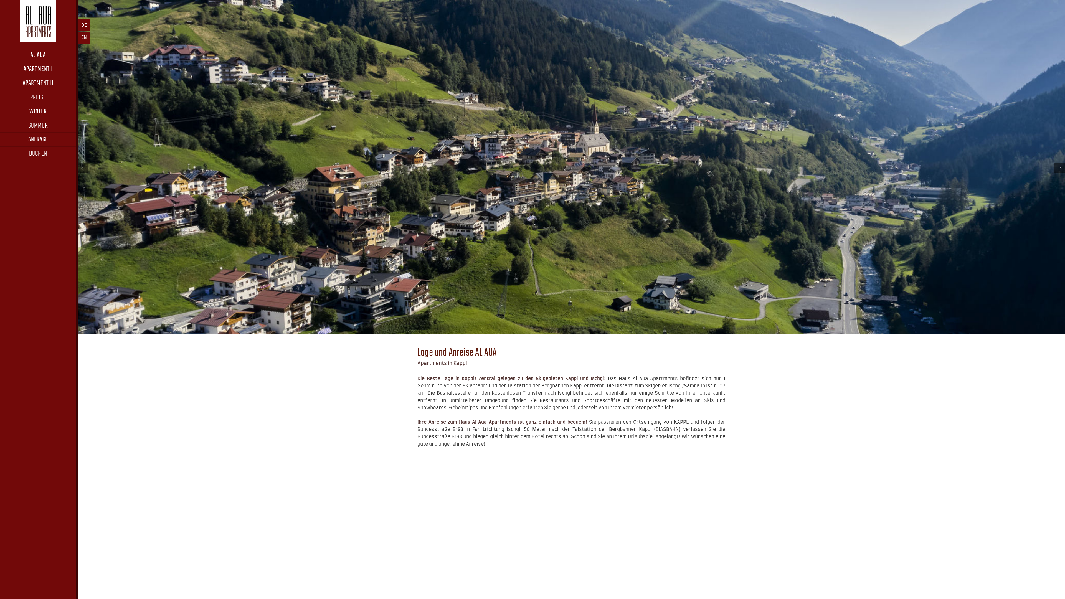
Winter (38, 111)
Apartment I (38, 69)
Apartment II (38, 83)
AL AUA (38, 55)
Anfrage (38, 139)
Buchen (38, 153)
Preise (38, 97)
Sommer (38, 125)
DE (84, 25)
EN (84, 37)
